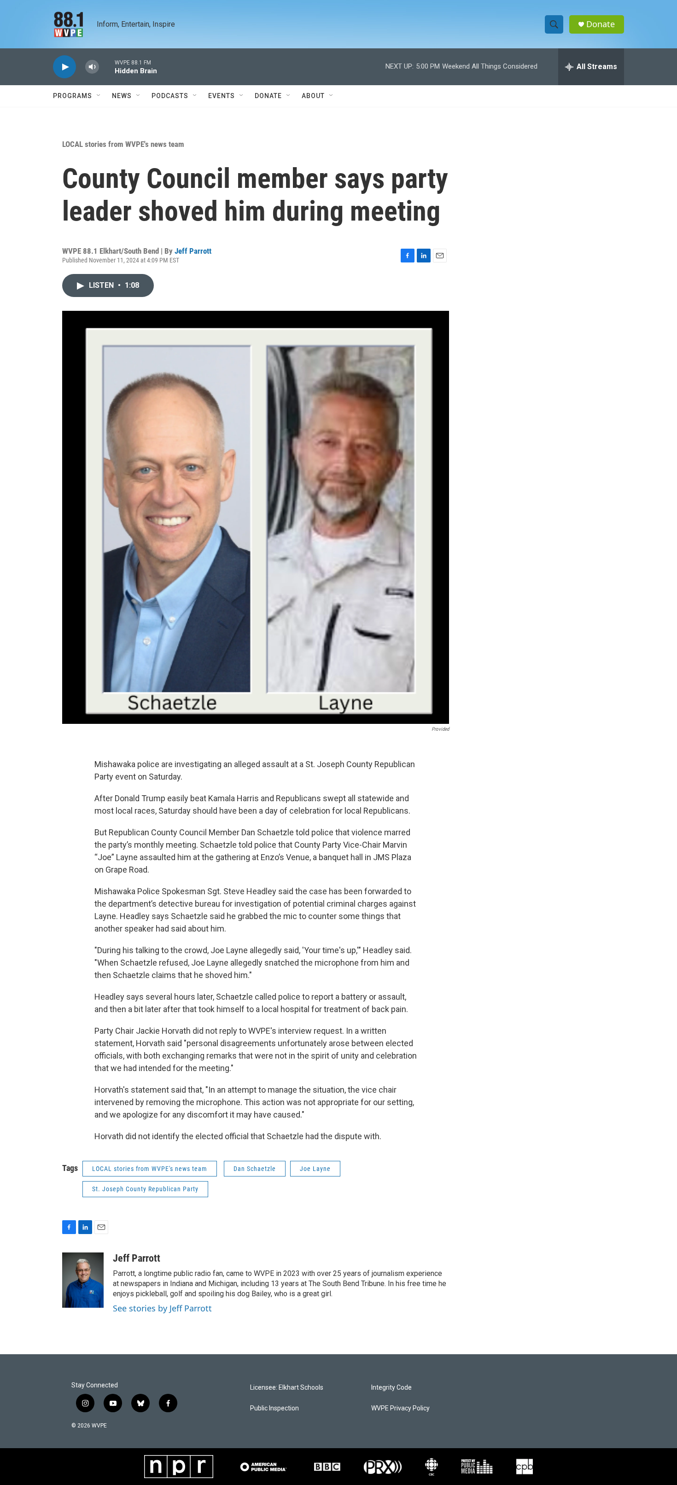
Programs (72, 95)
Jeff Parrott (193, 251)
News (122, 95)
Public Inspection (274, 1408)
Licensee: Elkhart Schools (286, 1387)
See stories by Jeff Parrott (162, 1308)
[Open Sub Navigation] (99, 95)
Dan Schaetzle (254, 1168)
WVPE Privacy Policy (400, 1408)
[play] (64, 67)
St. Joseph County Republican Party (145, 1189)
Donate (600, 24)
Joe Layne (315, 1168)
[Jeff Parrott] (83, 1280)
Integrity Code (391, 1387)
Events (221, 95)
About (313, 95)
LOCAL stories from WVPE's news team (123, 144)
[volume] (92, 67)
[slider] (106, 66)
